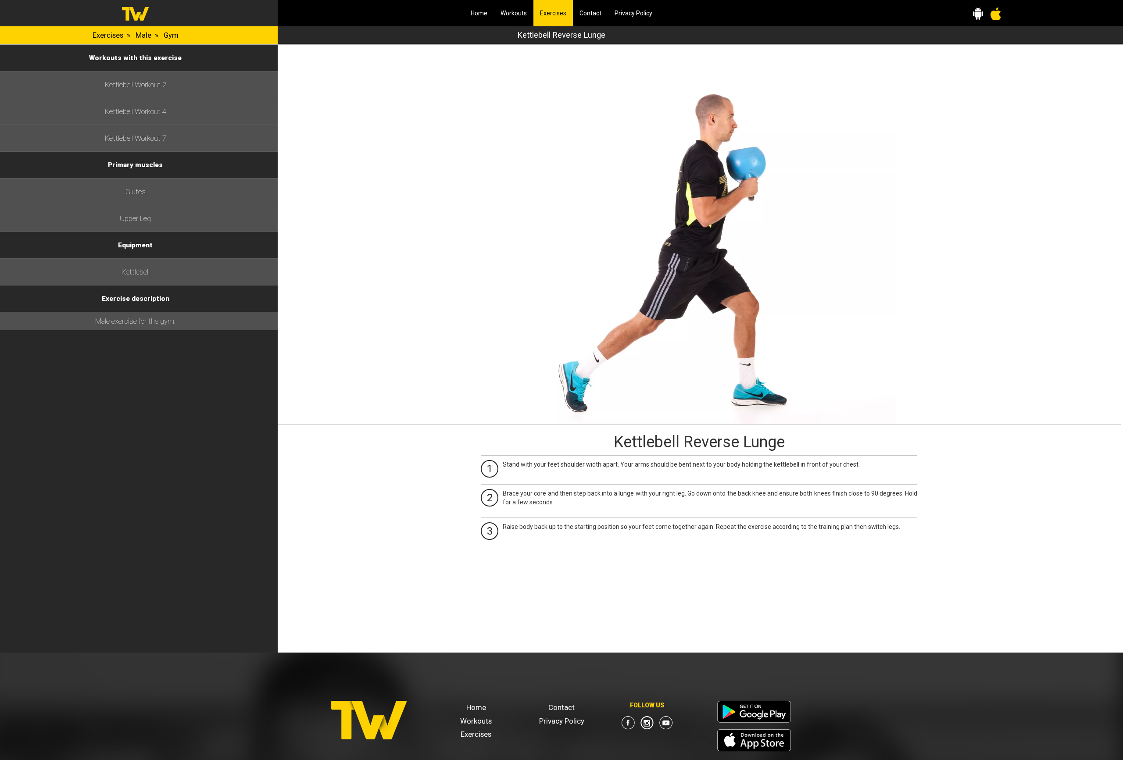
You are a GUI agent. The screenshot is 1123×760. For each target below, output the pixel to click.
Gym (171, 35)
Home (479, 13)
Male (143, 35)
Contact (590, 13)
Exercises (556, 13)
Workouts (514, 13)
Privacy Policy (633, 13)
